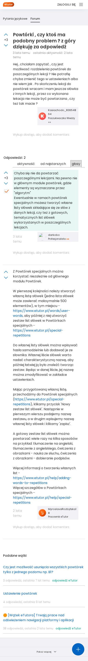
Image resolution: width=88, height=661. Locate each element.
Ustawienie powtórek (20, 593)
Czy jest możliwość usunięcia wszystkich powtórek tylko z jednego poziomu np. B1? (43, 569)
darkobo (54, 235)
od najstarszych (53, 163)
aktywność (26, 163)
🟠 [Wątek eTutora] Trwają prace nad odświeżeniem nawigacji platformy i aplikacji (38, 617)
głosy (76, 163)
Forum (35, 19)
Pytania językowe (15, 19)
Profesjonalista (57, 239)
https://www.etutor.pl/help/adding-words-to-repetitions (42, 480)
